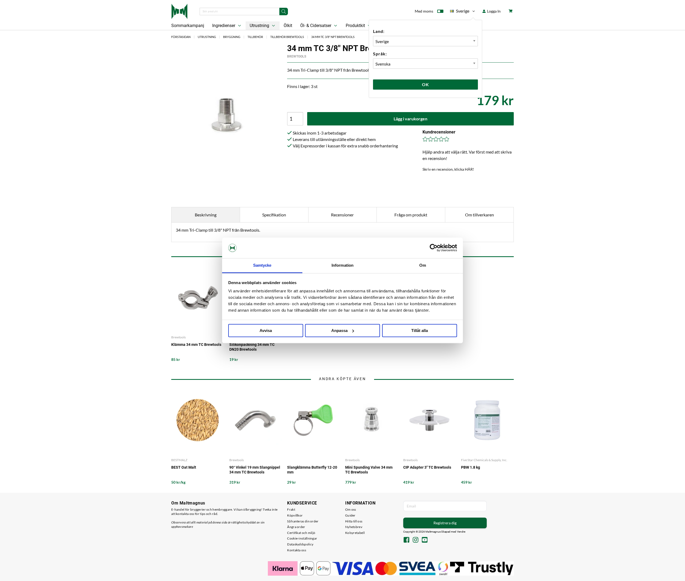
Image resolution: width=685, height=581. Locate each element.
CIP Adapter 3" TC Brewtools (427, 467)
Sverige (459, 12)
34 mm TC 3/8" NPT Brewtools (333, 37)
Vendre (461, 531)
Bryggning (231, 37)
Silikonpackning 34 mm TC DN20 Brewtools (252, 346)
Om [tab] (422, 265)
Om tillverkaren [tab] (479, 214)
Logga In (493, 11)
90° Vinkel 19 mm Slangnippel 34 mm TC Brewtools (254, 469)
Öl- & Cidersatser (316, 25)
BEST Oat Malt (183, 467)
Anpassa (339, 330)
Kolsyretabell (355, 533)
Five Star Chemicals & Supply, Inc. (484, 460)
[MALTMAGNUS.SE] (179, 10)
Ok (425, 84)
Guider (350, 515)
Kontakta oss (296, 550)
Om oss (350, 509)
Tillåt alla (419, 330)
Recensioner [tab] (342, 214)
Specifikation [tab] (274, 214)
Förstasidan (181, 37)
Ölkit (288, 25)
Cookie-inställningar (302, 538)
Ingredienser (224, 25)
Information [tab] (342, 265)
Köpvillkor (295, 515)
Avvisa (266, 330)
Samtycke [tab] (262, 265)
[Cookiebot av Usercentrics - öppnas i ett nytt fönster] (433, 248)
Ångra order (296, 527)
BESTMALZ (179, 460)
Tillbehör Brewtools (287, 37)
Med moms (424, 11)
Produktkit (356, 25)
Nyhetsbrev (353, 527)
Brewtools (296, 56)
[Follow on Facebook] (406, 540)
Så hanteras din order (302, 521)
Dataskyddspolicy (300, 544)
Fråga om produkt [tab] (410, 214)
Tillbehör (255, 37)
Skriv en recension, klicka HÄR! (448, 169)
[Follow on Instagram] (415, 540)
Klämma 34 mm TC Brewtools (196, 344)
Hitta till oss (353, 521)
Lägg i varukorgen (410, 118)
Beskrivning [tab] (205, 214)
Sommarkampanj (187, 25)
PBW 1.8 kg (470, 467)
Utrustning (260, 25)
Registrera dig (444, 523)
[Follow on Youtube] (424, 540)
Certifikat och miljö (301, 533)
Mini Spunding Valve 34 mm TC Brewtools (369, 469)
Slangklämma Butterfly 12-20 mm (312, 469)
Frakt (291, 509)
